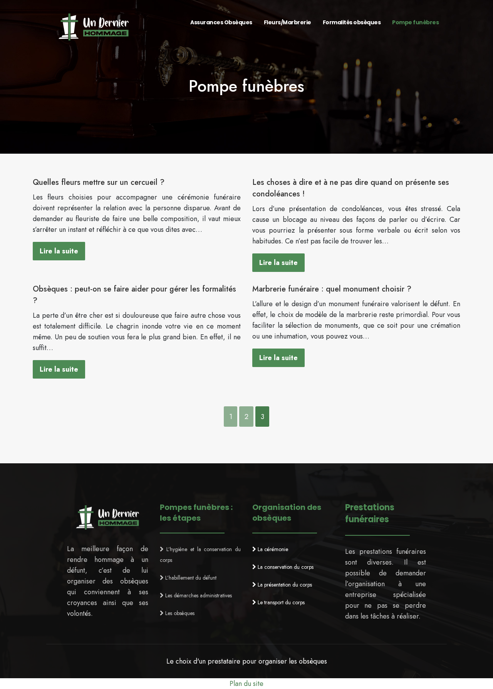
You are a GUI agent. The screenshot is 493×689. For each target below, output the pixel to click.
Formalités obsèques (352, 22)
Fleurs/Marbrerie (287, 22)
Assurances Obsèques (221, 22)
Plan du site (246, 684)
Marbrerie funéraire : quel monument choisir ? (331, 289)
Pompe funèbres (415, 22)
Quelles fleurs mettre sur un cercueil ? (98, 182)
